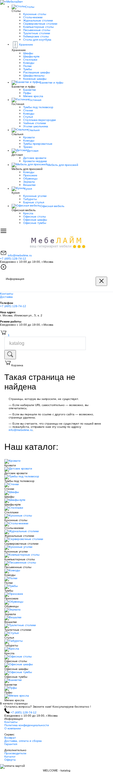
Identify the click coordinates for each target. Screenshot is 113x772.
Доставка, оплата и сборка (23, 740)
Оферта (10, 759)
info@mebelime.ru (20, 255)
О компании (12, 728)
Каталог (10, 756)
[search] (10, 354)
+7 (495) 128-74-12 (13, 258)
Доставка (6, 296)
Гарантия (10, 744)
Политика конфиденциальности (26, 725)
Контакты (6, 293)
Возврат (10, 737)
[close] (101, 281)
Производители (15, 753)
